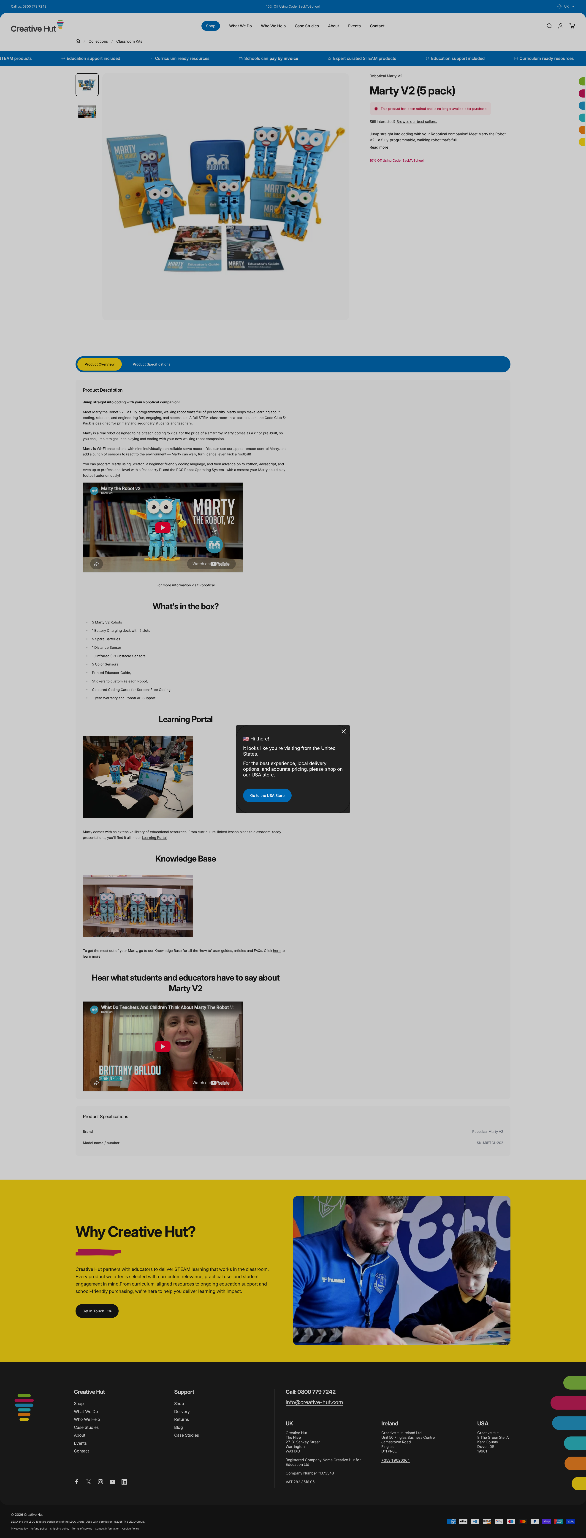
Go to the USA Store (267, 795)
